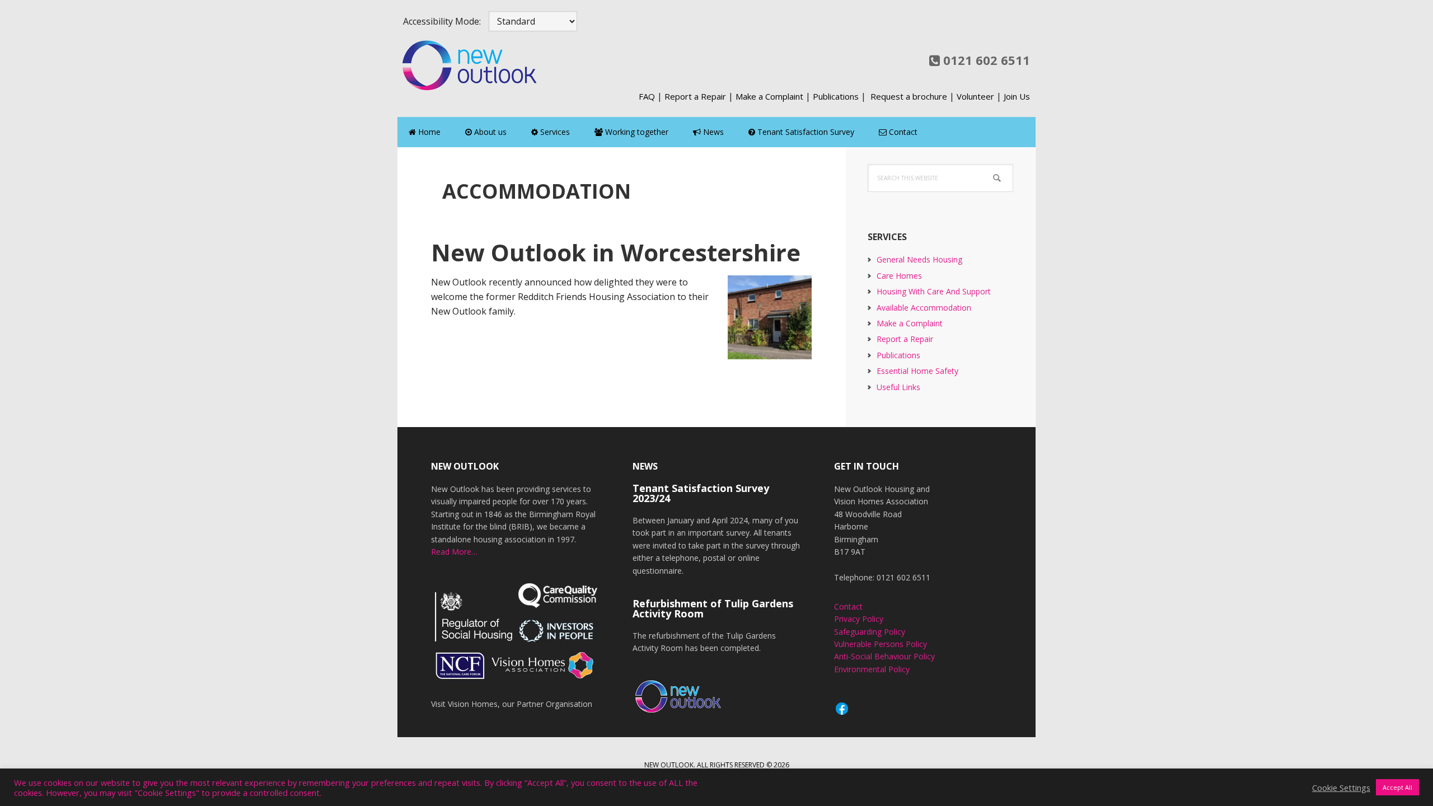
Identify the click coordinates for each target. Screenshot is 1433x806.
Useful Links (898, 387)
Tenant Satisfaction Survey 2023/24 (701, 493)
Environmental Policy (872, 669)
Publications (836, 96)
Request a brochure (908, 96)
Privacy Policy (858, 618)
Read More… (454, 551)
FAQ (647, 96)
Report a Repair (695, 96)
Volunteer (975, 96)
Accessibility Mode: (442, 21)
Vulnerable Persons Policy (880, 644)
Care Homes (899, 275)
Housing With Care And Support (934, 291)
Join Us (1017, 96)
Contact (848, 606)
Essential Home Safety (917, 370)
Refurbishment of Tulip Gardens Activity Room (713, 608)
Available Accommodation (924, 307)
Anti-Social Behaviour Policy (884, 656)
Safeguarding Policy (869, 631)
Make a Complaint (769, 96)
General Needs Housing (919, 259)
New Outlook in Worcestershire (615, 252)
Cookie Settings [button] (1341, 787)
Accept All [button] (1397, 787)
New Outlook (470, 65)
